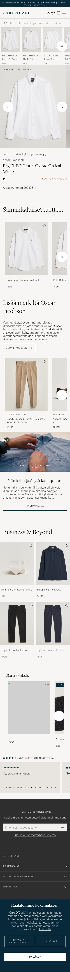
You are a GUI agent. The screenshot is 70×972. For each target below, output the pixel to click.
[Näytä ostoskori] (58, 12)
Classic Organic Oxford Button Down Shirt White (51, 59)
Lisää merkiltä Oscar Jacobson (29, 307)
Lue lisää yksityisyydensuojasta (35, 835)
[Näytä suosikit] (53, 13)
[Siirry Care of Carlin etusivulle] (16, 12)
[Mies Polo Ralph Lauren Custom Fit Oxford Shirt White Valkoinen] (10, 39)
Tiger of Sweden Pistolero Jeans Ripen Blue (51, 650)
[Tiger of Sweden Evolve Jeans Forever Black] (17, 647)
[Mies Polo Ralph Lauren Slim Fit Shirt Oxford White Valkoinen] (31, 39)
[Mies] (29, 707)
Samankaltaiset (33, 209)
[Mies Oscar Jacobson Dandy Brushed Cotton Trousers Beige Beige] (26, 384)
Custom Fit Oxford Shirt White (9, 59)
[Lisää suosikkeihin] (43, 226)
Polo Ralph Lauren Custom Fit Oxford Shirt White (24, 280)
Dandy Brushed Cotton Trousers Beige (25, 419)
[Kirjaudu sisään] (48, 13)
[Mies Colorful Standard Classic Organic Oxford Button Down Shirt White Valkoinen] (52, 39)
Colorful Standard (52, 55)
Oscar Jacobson (13, 160)
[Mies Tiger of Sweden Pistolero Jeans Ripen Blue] (53, 623)
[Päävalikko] (64, 13)
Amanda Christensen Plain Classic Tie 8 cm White (16, 590)
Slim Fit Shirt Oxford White (28, 59)
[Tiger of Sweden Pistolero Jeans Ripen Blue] (53, 647)
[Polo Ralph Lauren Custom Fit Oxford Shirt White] (26, 277)
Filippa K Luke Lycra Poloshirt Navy (48, 590)
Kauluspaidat (23, 69)
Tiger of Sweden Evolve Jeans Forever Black (14, 650)
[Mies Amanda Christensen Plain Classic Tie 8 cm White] (17, 563)
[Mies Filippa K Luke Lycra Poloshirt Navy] (53, 563)
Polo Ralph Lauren (10, 55)
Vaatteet (8, 69)
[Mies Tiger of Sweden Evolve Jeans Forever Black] (17, 623)
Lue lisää (45, 929)
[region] (35, 777)
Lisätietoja (33, 506)
